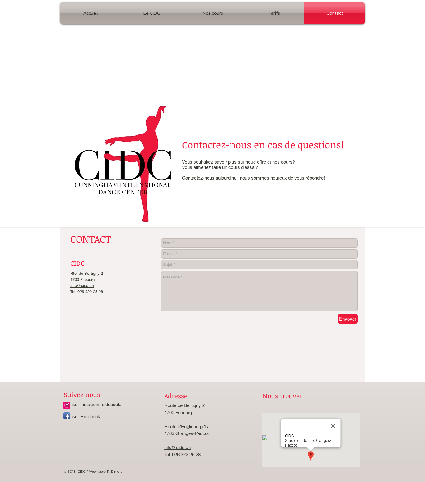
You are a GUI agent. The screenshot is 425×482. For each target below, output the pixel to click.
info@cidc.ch (82, 285)
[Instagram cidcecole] (66, 405)
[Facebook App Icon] (66, 415)
